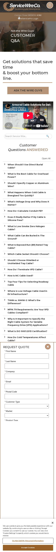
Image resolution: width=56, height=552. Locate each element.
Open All (46, 158)
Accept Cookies (28, 548)
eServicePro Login (29, 18)
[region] (28, 535)
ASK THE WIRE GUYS (28, 90)
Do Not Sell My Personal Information (28, 541)
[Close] (52, 523)
